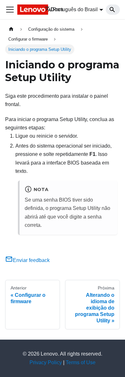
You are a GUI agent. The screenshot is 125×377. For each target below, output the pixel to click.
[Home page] (11, 29)
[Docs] (26, 9)
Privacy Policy (45, 362)
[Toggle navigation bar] (10, 9)
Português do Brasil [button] (75, 9)
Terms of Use (81, 362)
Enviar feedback (31, 260)
